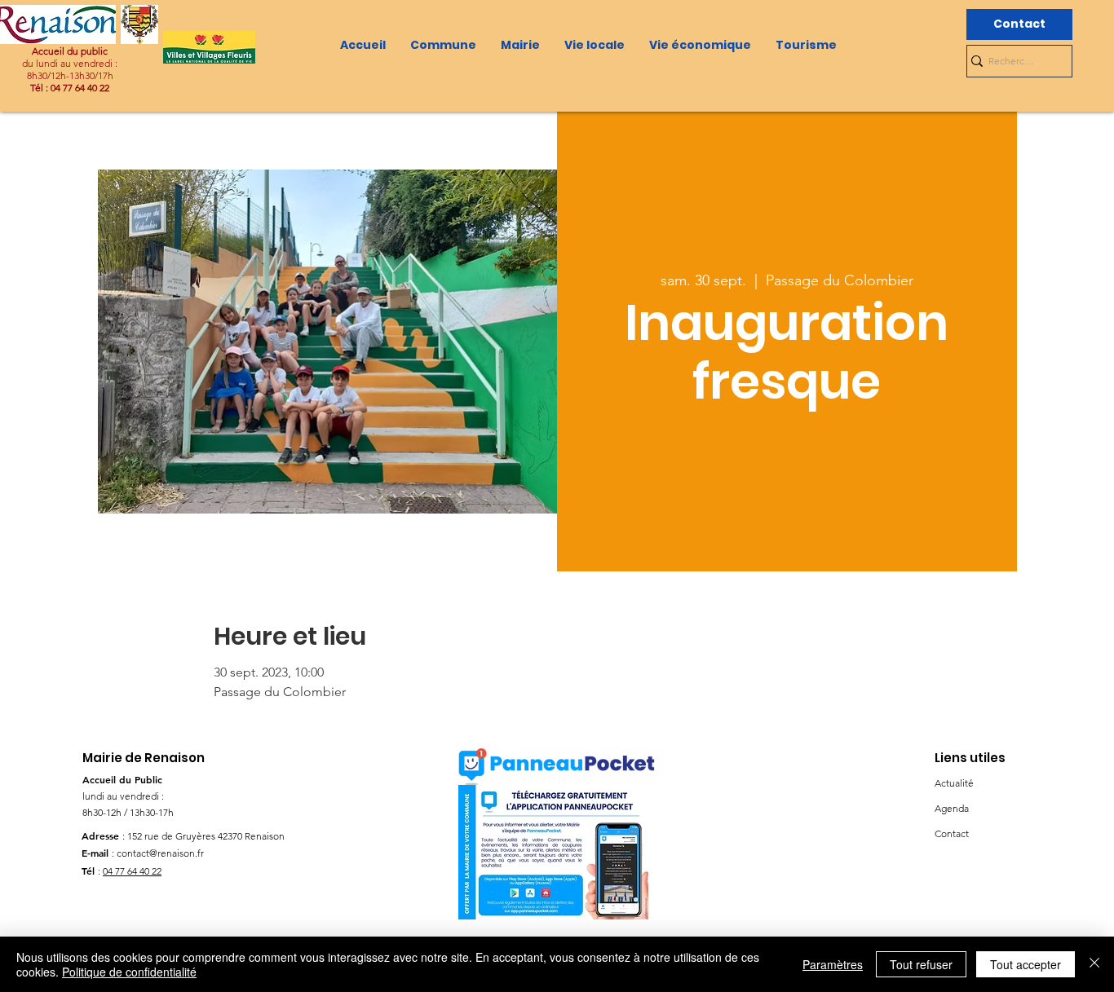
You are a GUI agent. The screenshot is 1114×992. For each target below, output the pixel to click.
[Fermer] (1094, 964)
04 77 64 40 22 (132, 871)
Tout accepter (1025, 964)
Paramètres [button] (832, 964)
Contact (952, 833)
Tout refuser (921, 964)
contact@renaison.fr (160, 853)
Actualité (954, 783)
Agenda (952, 808)
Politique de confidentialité (129, 971)
